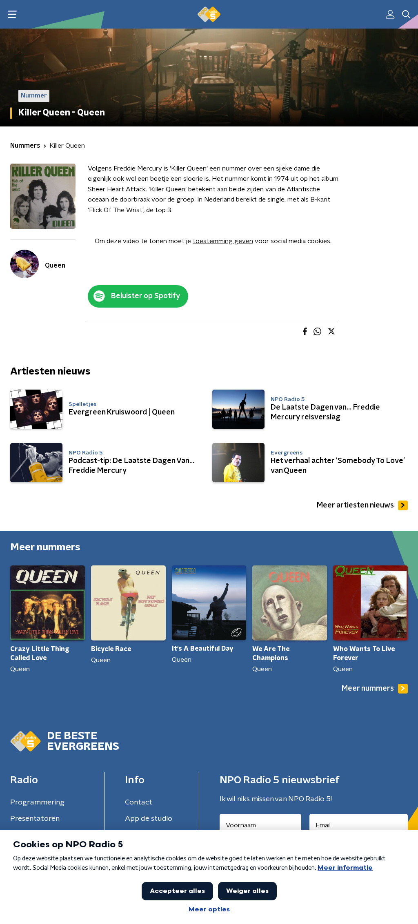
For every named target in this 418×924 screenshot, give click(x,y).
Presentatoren (35, 818)
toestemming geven (223, 241)
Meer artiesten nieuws (355, 505)
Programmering (37, 802)
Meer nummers (368, 688)
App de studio (148, 818)
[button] (12, 14)
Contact (138, 802)
